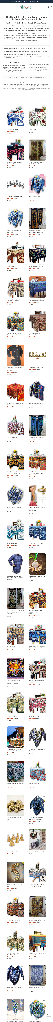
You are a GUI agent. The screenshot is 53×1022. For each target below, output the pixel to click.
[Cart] (51, 7)
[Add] (44, 124)
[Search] (4, 7)
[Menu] (1, 7)
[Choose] (22, 124)
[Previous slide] (8, 115)
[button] (48, 101)
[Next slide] (22, 115)
